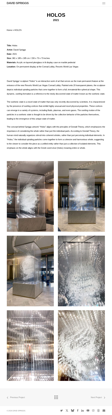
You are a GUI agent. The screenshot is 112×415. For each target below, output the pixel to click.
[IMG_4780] (81, 345)
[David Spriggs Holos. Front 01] (30, 196)
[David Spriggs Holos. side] (30, 345)
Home (9, 30)
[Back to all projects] (56, 396)
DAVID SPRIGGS (18, 3)
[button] (103, 3)
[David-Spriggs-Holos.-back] (30, 271)
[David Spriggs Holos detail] (81, 271)
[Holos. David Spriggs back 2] (81, 196)
